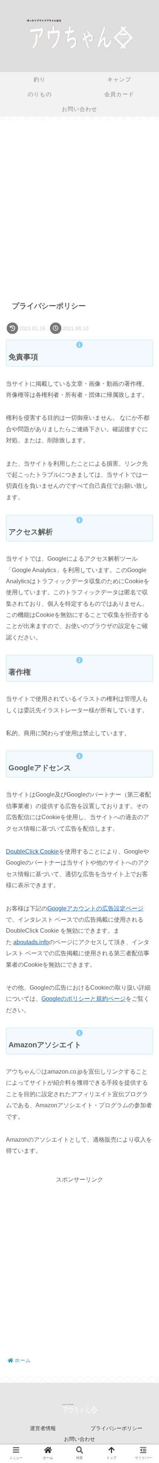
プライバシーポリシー (116, 1428)
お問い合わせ (79, 1439)
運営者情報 (43, 1428)
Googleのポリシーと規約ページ (83, 999)
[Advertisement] (79, 205)
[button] (142, 927)
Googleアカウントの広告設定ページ (95, 908)
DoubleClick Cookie (32, 851)
